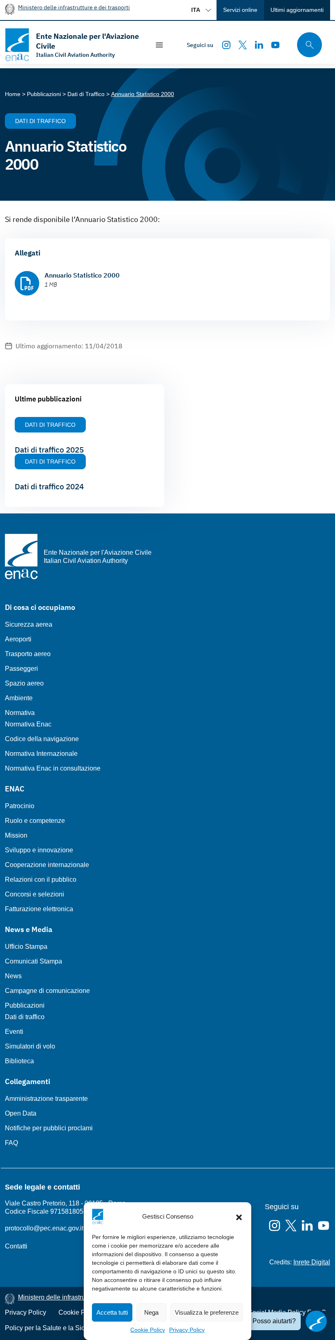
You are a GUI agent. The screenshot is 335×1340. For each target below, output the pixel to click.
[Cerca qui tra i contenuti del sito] (307, 44)
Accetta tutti (112, 1312)
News (13, 976)
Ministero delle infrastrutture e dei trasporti (74, 7)
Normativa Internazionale (41, 753)
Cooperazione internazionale (47, 864)
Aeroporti (18, 639)
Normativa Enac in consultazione (52, 768)
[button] (239, 1216)
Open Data (20, 1113)
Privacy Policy (187, 1330)
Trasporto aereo (28, 653)
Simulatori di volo (30, 1046)
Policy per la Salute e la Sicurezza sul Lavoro (70, 1327)
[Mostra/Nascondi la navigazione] (159, 45)
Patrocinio (19, 805)
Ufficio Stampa (26, 946)
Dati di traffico (25, 1016)
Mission (16, 835)
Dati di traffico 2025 (49, 450)
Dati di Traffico (40, 121)
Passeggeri (21, 668)
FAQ (11, 1142)
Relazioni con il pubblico (40, 879)
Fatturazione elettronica (39, 908)
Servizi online (240, 10)
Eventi (14, 1031)
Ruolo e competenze (35, 820)
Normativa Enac (28, 724)
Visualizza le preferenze (207, 1312)
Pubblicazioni (25, 1005)
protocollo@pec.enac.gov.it (44, 1228)
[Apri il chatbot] (316, 1321)
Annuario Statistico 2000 (82, 275)
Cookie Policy (147, 1330)
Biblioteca (19, 1061)
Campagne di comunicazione (47, 990)
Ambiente (19, 698)
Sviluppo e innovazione (39, 850)
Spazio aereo (24, 683)
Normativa (20, 712)
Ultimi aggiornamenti (297, 10)
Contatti (16, 1246)
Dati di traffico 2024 (49, 486)
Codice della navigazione (42, 738)
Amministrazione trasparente (46, 1098)
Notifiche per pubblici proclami (49, 1128)
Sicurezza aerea (28, 624)
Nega (151, 1312)
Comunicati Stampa (33, 961)
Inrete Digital (311, 1262)
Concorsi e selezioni (34, 894)
